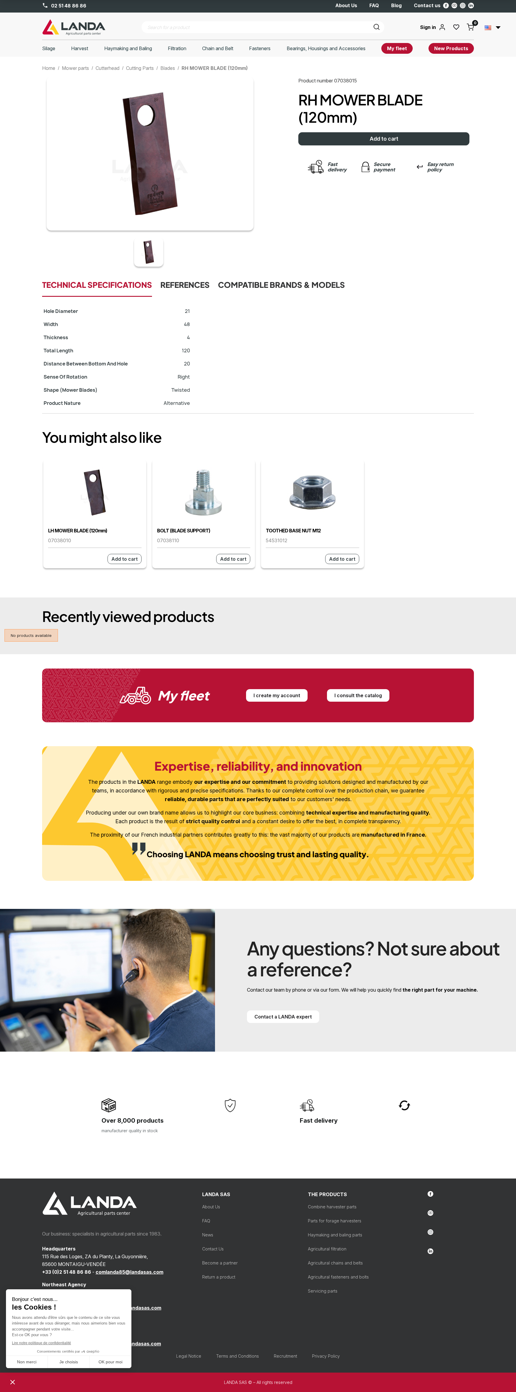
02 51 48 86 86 (68, 5)
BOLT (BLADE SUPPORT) (183, 531)
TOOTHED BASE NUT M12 (293, 531)
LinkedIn (471, 5)
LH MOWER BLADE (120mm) (77, 531)
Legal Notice (188, 1356)
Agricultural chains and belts (335, 1262)
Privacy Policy (326, 1356)
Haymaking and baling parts (335, 1234)
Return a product (218, 1276)
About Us (346, 5)
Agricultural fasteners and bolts (338, 1276)
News (207, 1234)
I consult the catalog (358, 695)
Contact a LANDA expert (283, 1017)
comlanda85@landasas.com (129, 1272)
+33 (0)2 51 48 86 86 (66, 1272)
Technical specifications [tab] (97, 285)
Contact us (427, 5)
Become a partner (220, 1262)
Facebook (446, 5)
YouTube (454, 5)
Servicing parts (322, 1290)
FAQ (374, 5)
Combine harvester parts (332, 1206)
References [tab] (185, 285)
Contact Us (213, 1248)
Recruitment (285, 1356)
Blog (396, 5)
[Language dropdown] (493, 27)
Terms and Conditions (237, 1356)
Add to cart (384, 139)
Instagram (463, 5)
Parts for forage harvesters (334, 1220)
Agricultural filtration (327, 1248)
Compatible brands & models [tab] (281, 285)
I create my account (277, 695)
